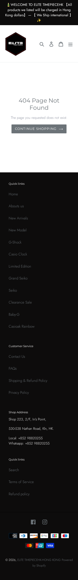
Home (13, 194)
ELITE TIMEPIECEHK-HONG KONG (39, 560)
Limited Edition (20, 266)
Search (14, 469)
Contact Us (17, 356)
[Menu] (70, 44)
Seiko (13, 290)
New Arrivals (18, 218)
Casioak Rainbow (21, 326)
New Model (18, 230)
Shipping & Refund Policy (28, 380)
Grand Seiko (18, 278)
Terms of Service (21, 481)
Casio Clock (18, 254)
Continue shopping (36, 129)
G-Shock (15, 242)
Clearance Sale (20, 302)
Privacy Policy (19, 392)
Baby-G (14, 314)
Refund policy (19, 494)
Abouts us (16, 206)
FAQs (13, 368)
